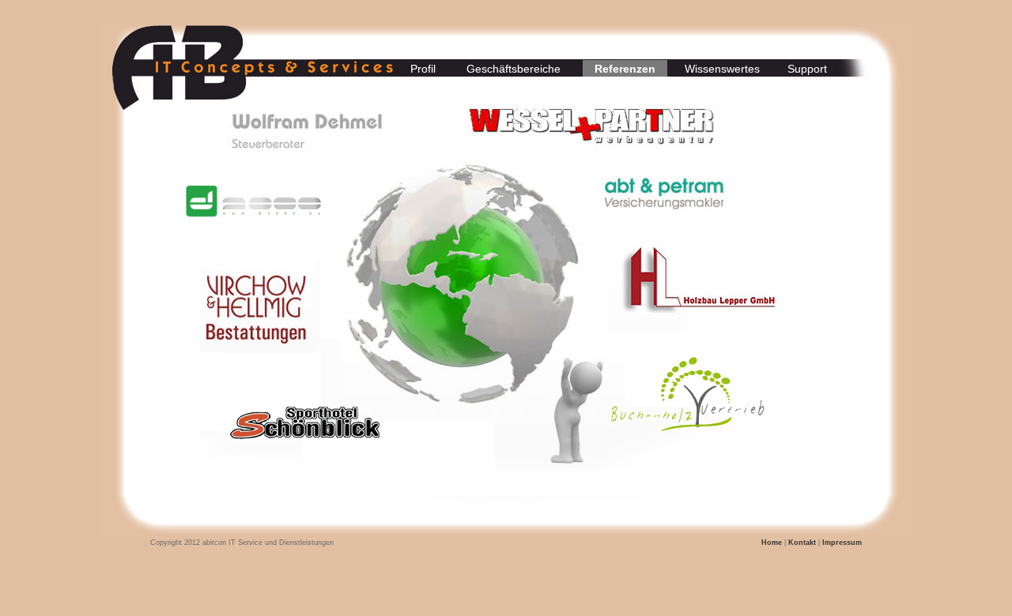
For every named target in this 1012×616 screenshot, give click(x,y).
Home (771, 543)
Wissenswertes (722, 68)
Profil (423, 68)
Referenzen (625, 68)
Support (807, 68)
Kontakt (802, 543)
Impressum (841, 543)
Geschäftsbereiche (513, 68)
